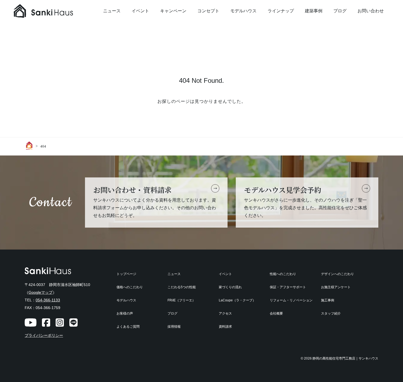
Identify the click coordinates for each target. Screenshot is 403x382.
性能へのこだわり (283, 274)
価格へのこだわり (130, 287)
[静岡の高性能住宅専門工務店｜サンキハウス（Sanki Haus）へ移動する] (30, 146)
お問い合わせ (370, 11)
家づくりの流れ (230, 287)
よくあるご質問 (128, 327)
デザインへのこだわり (337, 274)
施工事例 (327, 300)
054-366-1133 (48, 300)
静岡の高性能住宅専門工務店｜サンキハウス (345, 358)
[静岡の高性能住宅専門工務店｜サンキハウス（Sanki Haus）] (55, 11)
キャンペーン (173, 11)
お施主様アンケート (336, 287)
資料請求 (225, 327)
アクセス (225, 313)
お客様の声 (125, 313)
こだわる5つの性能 (182, 287)
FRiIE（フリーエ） (181, 300)
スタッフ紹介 (331, 313)
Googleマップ (41, 292)
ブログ (340, 11)
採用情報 (174, 327)
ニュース (112, 11)
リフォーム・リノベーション (291, 300)
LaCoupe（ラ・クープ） (237, 300)
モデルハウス (243, 11)
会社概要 (276, 313)
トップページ (126, 274)
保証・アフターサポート (288, 287)
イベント (140, 11)
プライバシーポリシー (44, 335)
